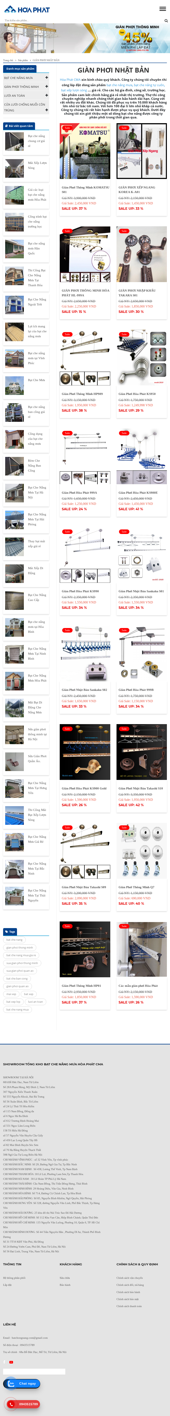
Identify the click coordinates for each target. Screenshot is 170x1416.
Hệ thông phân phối (14, 1277)
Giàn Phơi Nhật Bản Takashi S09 (84, 887)
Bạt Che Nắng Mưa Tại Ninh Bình (37, 653)
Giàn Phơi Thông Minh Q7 (136, 887)
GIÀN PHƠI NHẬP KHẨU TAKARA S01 (137, 293)
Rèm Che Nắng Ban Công (34, 465)
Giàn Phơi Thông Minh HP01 (81, 985)
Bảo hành (65, 1284)
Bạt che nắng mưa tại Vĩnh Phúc (36, 358)
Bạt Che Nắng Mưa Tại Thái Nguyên (37, 895)
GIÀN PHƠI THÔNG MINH (21, 87)
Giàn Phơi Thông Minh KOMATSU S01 (85, 190)
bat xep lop (13, 1002)
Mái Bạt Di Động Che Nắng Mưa (35, 707)
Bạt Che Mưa (36, 380)
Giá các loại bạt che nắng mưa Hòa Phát (37, 194)
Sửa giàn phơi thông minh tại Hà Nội (37, 734)
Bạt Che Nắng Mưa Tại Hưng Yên (37, 788)
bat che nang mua (17, 1009)
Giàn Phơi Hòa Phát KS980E (138, 492)
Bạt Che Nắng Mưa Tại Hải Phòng (37, 519)
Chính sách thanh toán (129, 1306)
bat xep (28, 994)
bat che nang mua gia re (21, 955)
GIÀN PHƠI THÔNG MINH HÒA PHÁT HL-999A (85, 293)
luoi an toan (35, 1002)
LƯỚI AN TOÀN (14, 96)
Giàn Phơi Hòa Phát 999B (136, 689)
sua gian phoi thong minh (22, 963)
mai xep (11, 994)
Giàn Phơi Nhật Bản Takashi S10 (141, 788)
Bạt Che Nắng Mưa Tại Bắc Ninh (37, 868)
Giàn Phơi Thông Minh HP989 (82, 394)
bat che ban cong (17, 978)
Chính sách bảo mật (128, 1299)
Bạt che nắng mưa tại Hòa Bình (36, 626)
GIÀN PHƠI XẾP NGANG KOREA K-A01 (137, 190)
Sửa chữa (65, 1277)
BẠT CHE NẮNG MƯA (18, 78)
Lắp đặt (7, 1284)
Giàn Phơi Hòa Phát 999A (79, 492)
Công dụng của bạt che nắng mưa (35, 438)
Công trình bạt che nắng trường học (37, 221)
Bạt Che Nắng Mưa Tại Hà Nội (37, 492)
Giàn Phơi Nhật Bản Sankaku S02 (84, 689)
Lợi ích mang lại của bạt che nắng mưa (37, 331)
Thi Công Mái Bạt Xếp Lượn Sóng (37, 814)
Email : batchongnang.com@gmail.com (25, 1337)
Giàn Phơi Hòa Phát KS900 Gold (84, 788)
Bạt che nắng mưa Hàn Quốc (36, 248)
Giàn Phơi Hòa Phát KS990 (80, 591)
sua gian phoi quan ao (20, 971)
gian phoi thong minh (19, 947)
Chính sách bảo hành (128, 1292)
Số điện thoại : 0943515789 (19, 1345)
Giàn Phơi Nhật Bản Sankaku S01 (141, 591)
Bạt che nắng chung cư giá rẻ (36, 141)
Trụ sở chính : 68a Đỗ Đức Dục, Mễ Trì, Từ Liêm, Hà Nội (35, 1352)
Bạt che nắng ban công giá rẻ (36, 411)
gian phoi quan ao (17, 986)
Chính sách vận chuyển (130, 1277)
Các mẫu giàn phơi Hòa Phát (138, 985)
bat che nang (14, 940)
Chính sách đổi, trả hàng (130, 1284)
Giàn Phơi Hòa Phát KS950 (137, 394)
